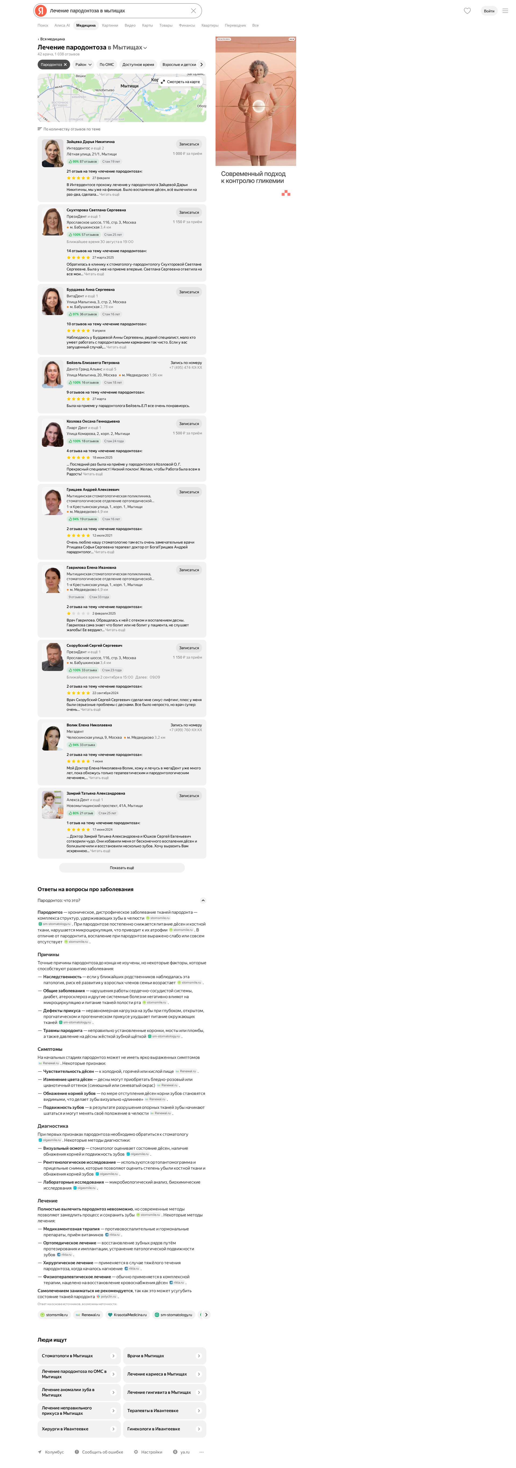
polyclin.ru (108, 1296)
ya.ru (185, 1452)
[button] (71, 129)
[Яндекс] (41, 11)
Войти (489, 11)
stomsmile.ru (160, 918)
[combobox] (117, 11)
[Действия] (206, 40)
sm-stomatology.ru (56, 924)
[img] (78, 178)
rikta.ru (115, 1235)
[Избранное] (467, 11)
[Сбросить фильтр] (65, 64)
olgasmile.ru (52, 1140)
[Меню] (505, 10)
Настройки (151, 1452)
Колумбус (54, 1452)
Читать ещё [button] (109, 194)
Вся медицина (52, 39)
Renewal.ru (51, 1063)
